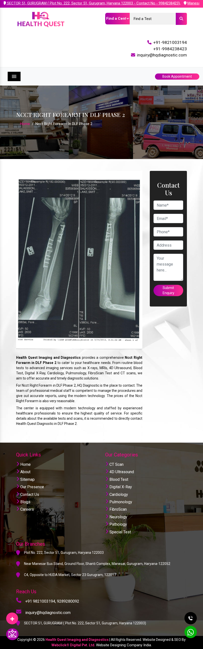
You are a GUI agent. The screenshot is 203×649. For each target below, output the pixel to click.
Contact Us (29, 494)
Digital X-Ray (120, 487)
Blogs (24, 502)
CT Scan (116, 464)
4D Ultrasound (121, 471)
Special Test (119, 532)
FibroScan (117, 509)
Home (25, 124)
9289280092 (68, 601)
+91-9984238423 (170, 48)
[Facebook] (12, 617)
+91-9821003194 (170, 42)
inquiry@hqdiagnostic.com (162, 55)
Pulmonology (120, 502)
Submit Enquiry (168, 290)
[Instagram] (12, 617)
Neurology (117, 517)
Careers (26, 509)
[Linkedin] (12, 617)
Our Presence (31, 487)
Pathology (117, 524)
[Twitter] (12, 617)
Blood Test (118, 479)
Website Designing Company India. (124, 645)
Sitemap (27, 479)
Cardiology (118, 494)
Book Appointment (177, 76)
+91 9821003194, (40, 601)
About (24, 471)
